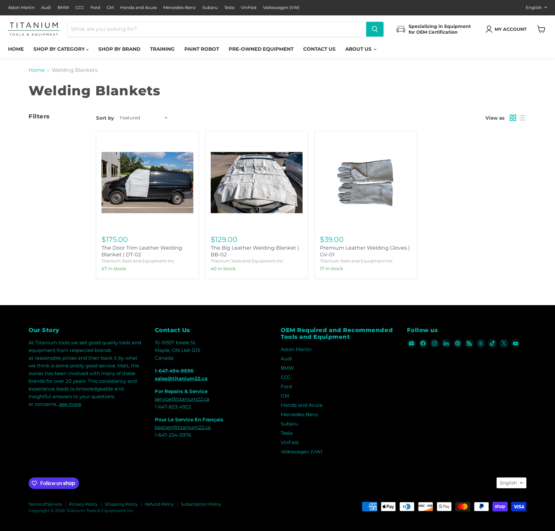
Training (162, 49)
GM (110, 7)
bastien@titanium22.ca (183, 427)
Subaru (210, 7)
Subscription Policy (201, 504)
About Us (359, 49)
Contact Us (319, 49)
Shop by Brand (119, 49)
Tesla (229, 7)
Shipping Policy (121, 504)
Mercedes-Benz (179, 7)
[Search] (374, 29)
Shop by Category (59, 49)
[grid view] (512, 117)
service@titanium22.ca (182, 399)
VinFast (249, 7)
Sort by (105, 118)
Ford (95, 7)
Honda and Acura (138, 7)
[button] (507, 29)
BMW (63, 7)
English (534, 7)
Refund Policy (159, 504)
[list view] (521, 117)
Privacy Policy (83, 504)
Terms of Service (45, 504)
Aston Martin (21, 7)
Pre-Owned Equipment (261, 49)
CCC (79, 7)
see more (70, 404)
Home (16, 49)
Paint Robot (201, 49)
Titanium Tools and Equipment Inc (137, 260)
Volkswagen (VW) (281, 7)
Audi (46, 7)
